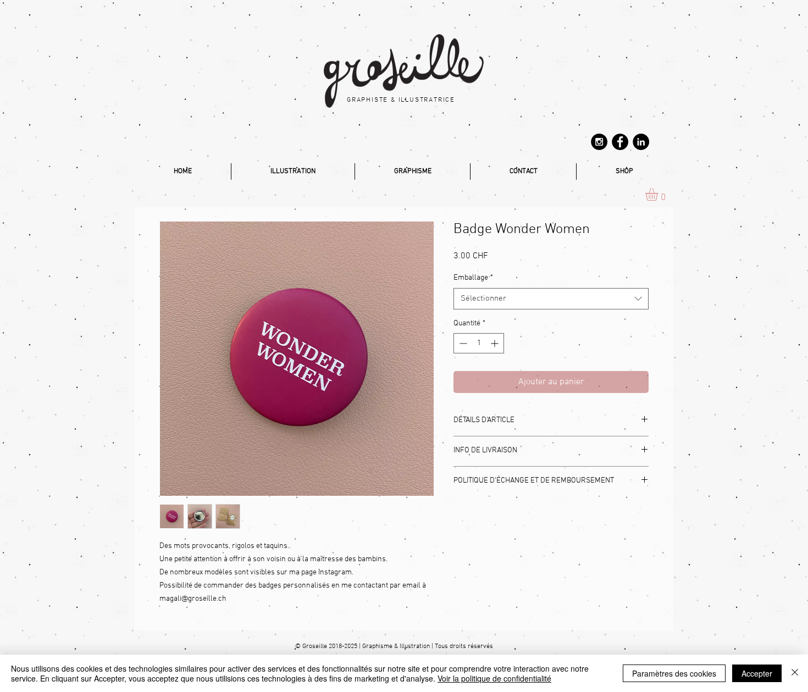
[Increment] (495, 343)
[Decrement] (462, 343)
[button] (659, 194)
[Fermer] (794, 673)
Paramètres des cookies (674, 673)
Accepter (756, 673)
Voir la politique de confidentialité (494, 678)
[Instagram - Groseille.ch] (599, 142)
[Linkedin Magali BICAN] (641, 142)
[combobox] (551, 298)
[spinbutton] (479, 343)
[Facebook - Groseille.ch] (620, 142)
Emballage (473, 278)
